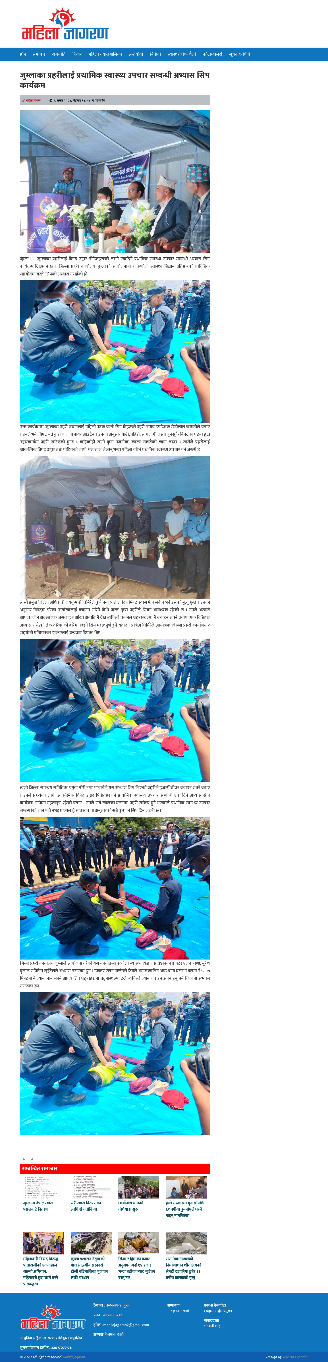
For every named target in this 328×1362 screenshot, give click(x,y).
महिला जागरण (33, 100)
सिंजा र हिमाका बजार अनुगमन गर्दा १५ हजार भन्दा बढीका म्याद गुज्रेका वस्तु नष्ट (136, 1268)
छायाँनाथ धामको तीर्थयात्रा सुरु (130, 1206)
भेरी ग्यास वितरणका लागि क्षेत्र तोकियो (86, 1206)
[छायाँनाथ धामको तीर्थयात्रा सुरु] (138, 1187)
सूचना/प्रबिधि (239, 54)
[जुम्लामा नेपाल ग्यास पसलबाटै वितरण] (43, 1187)
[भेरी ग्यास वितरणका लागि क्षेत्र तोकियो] (91, 1187)
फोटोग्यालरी (212, 54)
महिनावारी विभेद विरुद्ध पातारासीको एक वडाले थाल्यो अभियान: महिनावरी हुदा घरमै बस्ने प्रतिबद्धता (40, 1272)
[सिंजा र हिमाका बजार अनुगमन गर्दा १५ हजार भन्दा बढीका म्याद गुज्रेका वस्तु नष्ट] (138, 1243)
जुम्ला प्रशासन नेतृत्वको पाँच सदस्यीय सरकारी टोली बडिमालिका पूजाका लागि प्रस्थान (89, 1268)
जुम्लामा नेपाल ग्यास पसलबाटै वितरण (38, 1206)
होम (23, 54)
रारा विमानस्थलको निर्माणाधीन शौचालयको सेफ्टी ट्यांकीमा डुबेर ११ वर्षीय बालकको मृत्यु (183, 1268)
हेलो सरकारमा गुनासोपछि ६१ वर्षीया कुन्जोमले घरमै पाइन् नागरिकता (185, 1209)
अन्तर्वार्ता (136, 54)
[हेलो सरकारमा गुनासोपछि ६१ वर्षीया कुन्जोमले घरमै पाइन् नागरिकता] (186, 1187)
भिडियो (155, 54)
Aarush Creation (295, 1357)
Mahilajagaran (74, 1357)
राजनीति (59, 54)
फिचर (77, 54)
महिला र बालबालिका (105, 54)
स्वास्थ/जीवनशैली (182, 54)
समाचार (39, 54)
